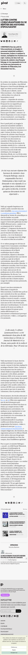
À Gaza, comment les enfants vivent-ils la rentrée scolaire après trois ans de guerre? (16, 532)
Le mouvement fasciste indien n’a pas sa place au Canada (16, 513)
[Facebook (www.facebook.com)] (4, 616)
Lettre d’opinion (13, 559)
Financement (4, 631)
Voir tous (25, 509)
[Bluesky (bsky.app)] (1, 616)
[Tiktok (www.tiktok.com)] (12, 616)
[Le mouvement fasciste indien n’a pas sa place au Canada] (5, 515)
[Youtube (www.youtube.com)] (15, 616)
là (8, 400)
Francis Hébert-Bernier (16, 525)
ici (2, 400)
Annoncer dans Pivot (7, 634)
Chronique (5, 13)
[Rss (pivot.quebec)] (17, 616)
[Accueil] (4, 3)
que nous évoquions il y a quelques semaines (14, 212)
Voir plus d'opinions (14, 547)
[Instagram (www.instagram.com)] (7, 616)
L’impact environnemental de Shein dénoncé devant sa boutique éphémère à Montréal (17, 522)
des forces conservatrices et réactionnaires (11, 427)
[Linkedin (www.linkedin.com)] (9, 616)
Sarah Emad (12, 534)
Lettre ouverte (13, 516)
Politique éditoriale (6, 629)
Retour (4, 8)
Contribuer (4, 626)
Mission (3, 620)
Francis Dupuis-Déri (13, 34)
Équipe (2, 623)
